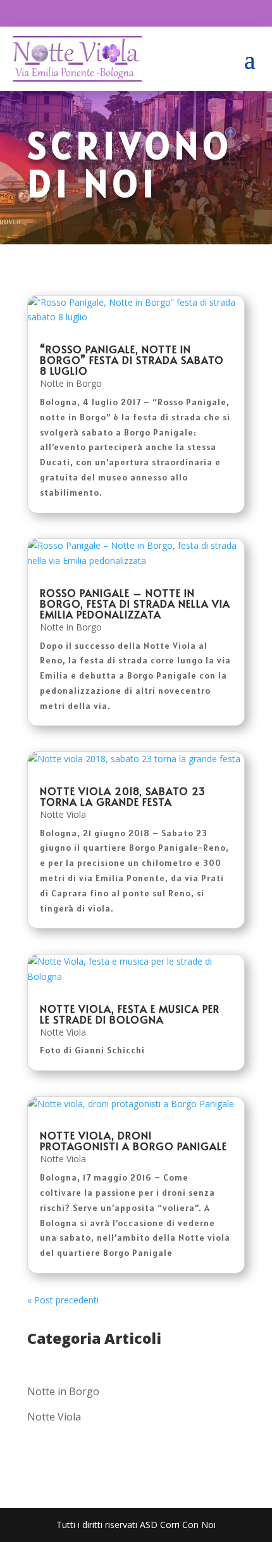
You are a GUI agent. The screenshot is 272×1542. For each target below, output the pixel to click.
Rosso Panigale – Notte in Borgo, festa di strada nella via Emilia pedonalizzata (135, 603)
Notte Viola (63, 814)
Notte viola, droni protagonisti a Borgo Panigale (133, 1140)
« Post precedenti (63, 1300)
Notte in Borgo (71, 383)
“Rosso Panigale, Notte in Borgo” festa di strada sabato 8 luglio (132, 359)
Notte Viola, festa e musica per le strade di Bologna (129, 1013)
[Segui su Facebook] (124, 13)
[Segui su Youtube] (150, 13)
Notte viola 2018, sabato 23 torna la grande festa (123, 796)
